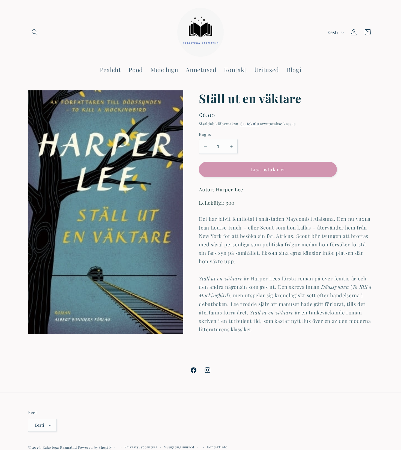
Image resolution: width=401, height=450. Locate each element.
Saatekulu (249, 123)
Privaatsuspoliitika (140, 447)
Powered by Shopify (95, 447)
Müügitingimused (179, 447)
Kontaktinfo (217, 447)
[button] (35, 32)
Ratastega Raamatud (60, 447)
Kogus (205, 134)
